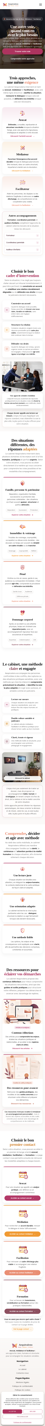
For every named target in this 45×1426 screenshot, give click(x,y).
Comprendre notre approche (22, 58)
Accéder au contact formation (21, 1311)
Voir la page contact (21, 1329)
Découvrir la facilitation (21, 205)
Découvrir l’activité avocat (21, 136)
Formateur (10, 235)
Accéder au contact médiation (21, 1234)
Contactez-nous (22, 1373)
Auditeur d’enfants (13, 249)
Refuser (33, 1411)
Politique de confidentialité (22, 1422)
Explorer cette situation (21, 515)
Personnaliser (22, 1417)
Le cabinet (22, 1369)
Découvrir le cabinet (22, 778)
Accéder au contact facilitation (21, 1273)
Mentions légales (22, 1382)
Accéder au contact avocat (21, 1198)
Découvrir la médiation (21, 171)
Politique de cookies (22, 1390)
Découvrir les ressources (21, 1104)
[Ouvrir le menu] (40, 4)
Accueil (22, 1365)
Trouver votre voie (22, 51)
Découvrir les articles (21, 1048)
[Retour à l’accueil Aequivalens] (10, 4)
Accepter (12, 1411)
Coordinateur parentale (15, 242)
